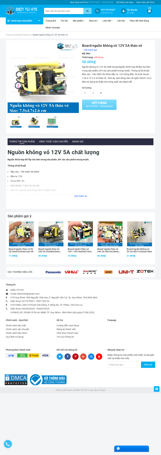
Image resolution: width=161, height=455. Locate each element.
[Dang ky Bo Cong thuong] (47, 379)
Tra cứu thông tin (65, 337)
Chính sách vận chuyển (17, 329)
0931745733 (43, 301)
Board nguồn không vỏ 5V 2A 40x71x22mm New (139, 250)
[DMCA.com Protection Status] (16, 379)
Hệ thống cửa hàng (124, 2)
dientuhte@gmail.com (28, 293)
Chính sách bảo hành (16, 333)
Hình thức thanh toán (67, 333)
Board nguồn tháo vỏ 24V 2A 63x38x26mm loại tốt (49, 250)
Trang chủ (51, 20)
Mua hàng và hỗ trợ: (91, 2)
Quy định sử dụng (15, 337)
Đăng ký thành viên (66, 329)
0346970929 (43, 308)
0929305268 (28, 308)
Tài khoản (132, 9)
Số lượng (86, 88)
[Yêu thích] (73, 47)
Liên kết (107, 20)
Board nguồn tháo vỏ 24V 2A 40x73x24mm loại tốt (108, 250)
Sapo (103, 390)
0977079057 (108, 9)
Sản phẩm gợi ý (19, 216)
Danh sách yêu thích (145, 2)
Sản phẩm (78, 20)
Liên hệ (121, 20)
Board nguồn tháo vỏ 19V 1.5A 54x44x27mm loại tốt (79, 250)
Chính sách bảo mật (16, 325)
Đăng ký (148, 364)
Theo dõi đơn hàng (139, 20)
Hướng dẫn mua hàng (68, 325)
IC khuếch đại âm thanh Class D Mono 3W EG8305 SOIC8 (45, 446)
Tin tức (64, 20)
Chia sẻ (93, 20)
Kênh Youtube (53, 27)
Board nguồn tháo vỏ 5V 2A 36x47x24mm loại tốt (21, 250)
